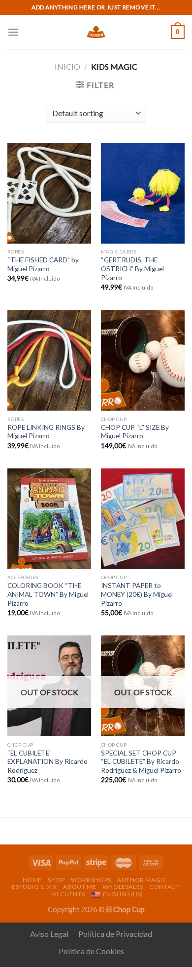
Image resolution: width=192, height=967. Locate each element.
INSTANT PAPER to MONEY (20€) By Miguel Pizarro (137, 594)
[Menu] (13, 32)
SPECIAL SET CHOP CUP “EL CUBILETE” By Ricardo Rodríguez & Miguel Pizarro (141, 761)
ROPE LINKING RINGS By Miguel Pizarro (46, 431)
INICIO (67, 66)
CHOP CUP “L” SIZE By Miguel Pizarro (135, 431)
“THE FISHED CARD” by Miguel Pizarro (43, 264)
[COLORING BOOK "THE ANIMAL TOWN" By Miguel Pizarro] (49, 518)
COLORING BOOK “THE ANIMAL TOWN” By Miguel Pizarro (48, 594)
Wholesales (122, 886)
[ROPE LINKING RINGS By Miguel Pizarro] (49, 360)
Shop (56, 879)
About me (79, 886)
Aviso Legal (49, 933)
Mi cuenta (68, 894)
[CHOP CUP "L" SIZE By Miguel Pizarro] (143, 360)
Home (32, 879)
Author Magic (142, 879)
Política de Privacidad (115, 933)
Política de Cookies (91, 951)
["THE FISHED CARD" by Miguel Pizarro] (49, 193)
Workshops (91, 879)
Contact (164, 886)
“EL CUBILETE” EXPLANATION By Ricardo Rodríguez (47, 761)
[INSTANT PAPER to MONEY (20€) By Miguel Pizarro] (143, 518)
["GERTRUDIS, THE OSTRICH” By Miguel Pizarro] (143, 193)
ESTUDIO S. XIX (34, 886)
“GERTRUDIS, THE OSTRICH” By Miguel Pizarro (132, 268)
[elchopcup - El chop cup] (96, 32)
